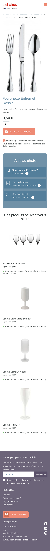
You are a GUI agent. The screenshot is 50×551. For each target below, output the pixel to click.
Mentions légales (10, 533)
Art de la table (37, 14)
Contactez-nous (10, 526)
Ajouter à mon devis (20, 131)
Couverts (7, 17)
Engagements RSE (11, 501)
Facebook (45, 523)
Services (6, 495)
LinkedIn (45, 528)
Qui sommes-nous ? (12, 498)
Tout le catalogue (20, 14)
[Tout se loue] (10, 6)
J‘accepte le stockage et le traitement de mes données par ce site (25, 481)
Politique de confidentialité (15, 536)
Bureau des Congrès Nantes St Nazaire (20, 540)
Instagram (45, 533)
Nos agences (8, 505)
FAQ (4, 530)
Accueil (6, 14)
